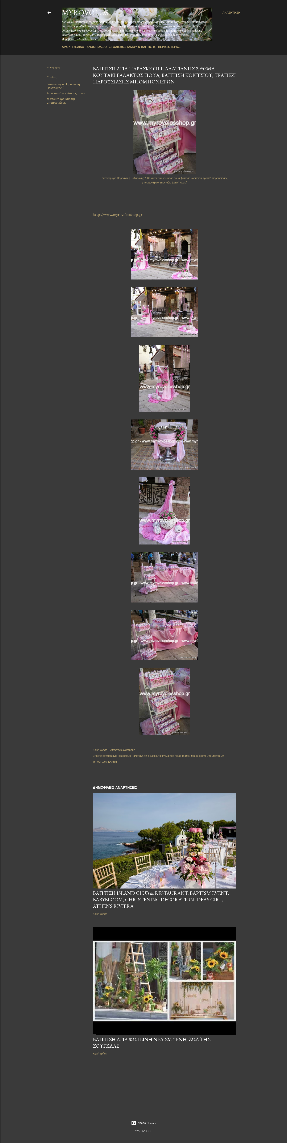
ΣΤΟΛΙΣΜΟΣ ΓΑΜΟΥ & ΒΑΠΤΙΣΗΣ (132, 47)
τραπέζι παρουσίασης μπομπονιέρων (61, 100)
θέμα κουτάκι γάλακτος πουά (66, 93)
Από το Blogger (147, 1123)
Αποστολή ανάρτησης (122, 749)
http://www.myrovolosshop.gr (117, 214)
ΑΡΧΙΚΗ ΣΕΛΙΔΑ (73, 47)
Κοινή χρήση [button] (55, 67)
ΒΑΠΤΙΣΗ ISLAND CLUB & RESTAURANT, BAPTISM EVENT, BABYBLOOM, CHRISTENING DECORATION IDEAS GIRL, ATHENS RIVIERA (161, 899)
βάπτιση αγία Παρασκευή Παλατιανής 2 (63, 86)
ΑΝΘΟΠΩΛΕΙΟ (97, 47)
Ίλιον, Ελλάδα (109, 761)
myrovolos (85, 12)
